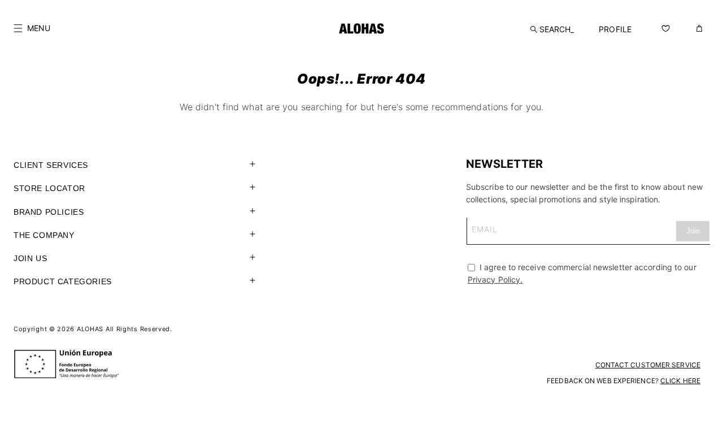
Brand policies (49, 211)
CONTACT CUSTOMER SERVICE (647, 365)
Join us (30, 258)
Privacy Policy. (495, 279)
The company (44, 235)
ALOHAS (90, 329)
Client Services (51, 165)
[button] (32, 28)
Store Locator (49, 188)
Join (693, 231)
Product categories (63, 281)
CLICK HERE (680, 380)
